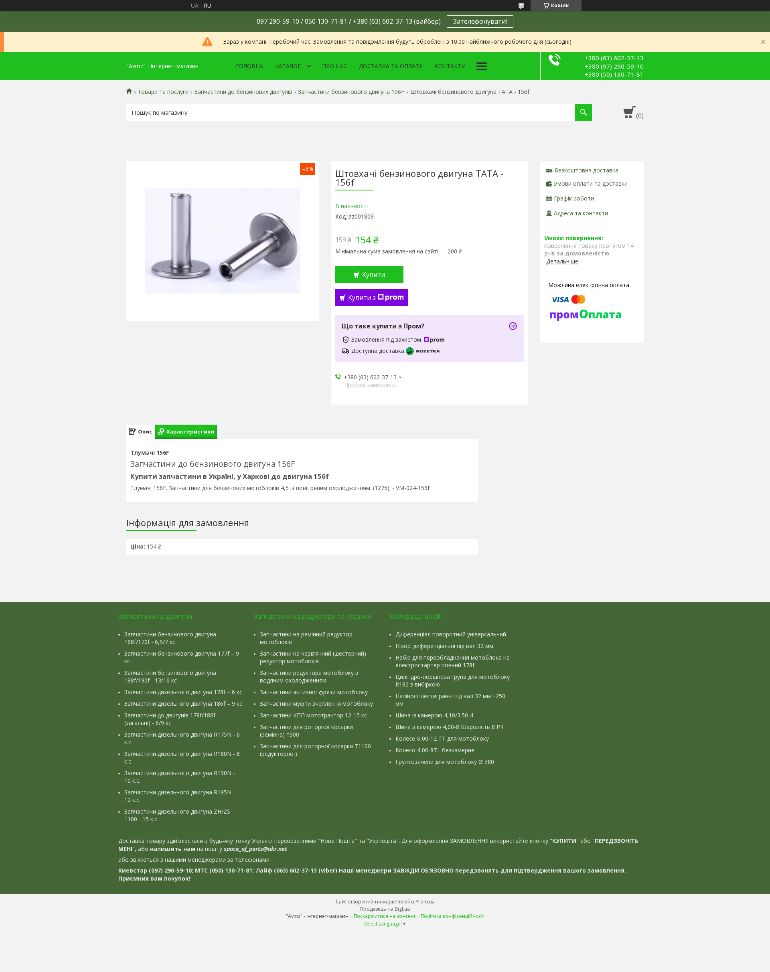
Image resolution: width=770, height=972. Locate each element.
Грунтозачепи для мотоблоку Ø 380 (444, 761)
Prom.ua (425, 901)
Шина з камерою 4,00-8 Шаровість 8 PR (449, 727)
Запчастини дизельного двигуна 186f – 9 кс (183, 703)
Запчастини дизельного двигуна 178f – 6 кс (183, 692)
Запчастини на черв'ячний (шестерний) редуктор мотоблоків (313, 657)
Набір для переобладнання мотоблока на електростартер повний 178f (452, 661)
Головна (249, 66)
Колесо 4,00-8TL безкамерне (434, 750)
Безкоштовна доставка (586, 170)
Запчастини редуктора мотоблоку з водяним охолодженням (309, 676)
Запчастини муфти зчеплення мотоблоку (316, 703)
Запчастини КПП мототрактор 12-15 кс (313, 715)
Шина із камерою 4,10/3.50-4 (434, 715)
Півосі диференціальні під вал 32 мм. (444, 646)
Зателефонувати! (480, 21)
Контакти (450, 66)
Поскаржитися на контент (384, 916)
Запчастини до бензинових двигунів (243, 91)
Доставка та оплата (391, 66)
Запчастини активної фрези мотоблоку (314, 692)
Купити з (362, 297)
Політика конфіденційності (452, 916)
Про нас (334, 66)
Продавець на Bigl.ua (385, 908)
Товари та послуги (163, 91)
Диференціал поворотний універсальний (450, 634)
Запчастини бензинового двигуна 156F (351, 91)
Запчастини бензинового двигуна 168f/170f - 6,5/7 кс (170, 638)
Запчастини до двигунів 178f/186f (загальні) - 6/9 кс (169, 719)
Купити (373, 274)
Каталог (288, 66)
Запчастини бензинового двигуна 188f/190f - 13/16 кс (170, 676)
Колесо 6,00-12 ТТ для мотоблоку (442, 738)
